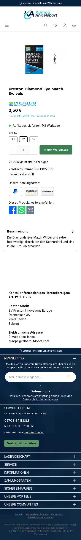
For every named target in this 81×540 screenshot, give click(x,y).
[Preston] (22, 104)
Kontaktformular (34, 432)
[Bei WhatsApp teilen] (21, 209)
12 (23, 139)
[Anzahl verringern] (13, 150)
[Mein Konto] (65, 25)
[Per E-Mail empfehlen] (30, 209)
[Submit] (68, 377)
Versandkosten (59, 524)
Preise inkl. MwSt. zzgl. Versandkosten (32, 115)
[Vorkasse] (47, 191)
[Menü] (7, 25)
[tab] (40, 239)
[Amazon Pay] (31, 191)
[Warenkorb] (74, 25)
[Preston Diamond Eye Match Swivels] (40, 60)
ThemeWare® (40, 534)
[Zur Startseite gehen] (40, 14)
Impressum (57, 514)
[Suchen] (46, 25)
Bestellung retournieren (40, 517)
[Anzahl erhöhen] (34, 150)
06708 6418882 (16, 420)
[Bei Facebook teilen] (12, 209)
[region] (40, 60)
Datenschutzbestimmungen (40, 399)
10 (13, 139)
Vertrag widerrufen (21, 443)
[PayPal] (15, 191)
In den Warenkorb (56, 149)
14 (33, 139)
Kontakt (19, 514)
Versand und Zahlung (37, 514)
